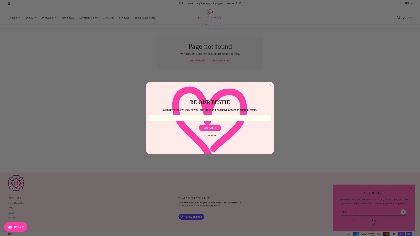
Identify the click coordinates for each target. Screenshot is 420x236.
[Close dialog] (270, 85)
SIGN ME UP (210, 128)
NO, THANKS (210, 136)
